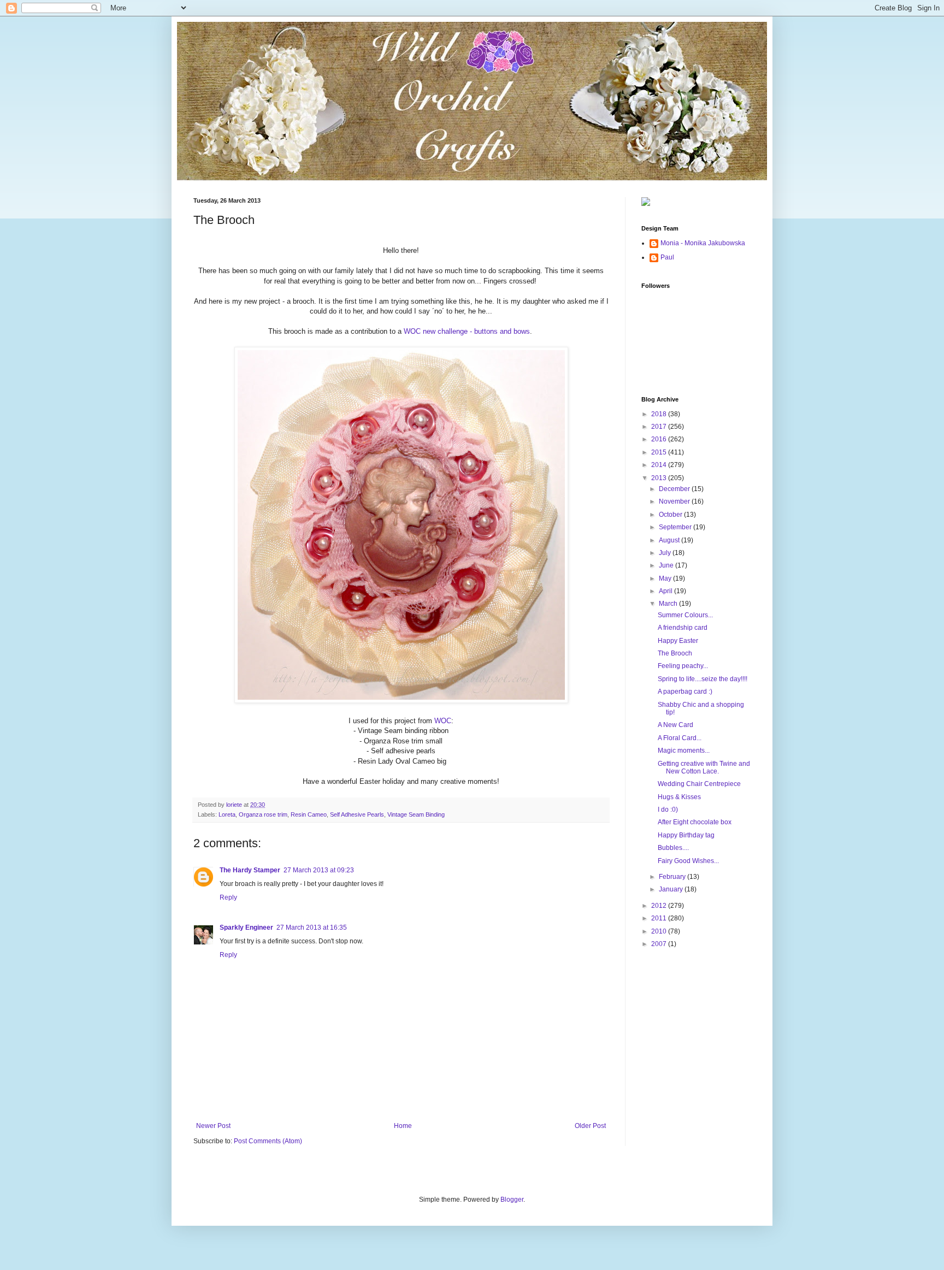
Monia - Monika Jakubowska (702, 243)
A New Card (675, 725)
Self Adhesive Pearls (357, 814)
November (675, 501)
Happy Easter (678, 641)
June (667, 565)
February (673, 877)
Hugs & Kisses (679, 797)
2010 (659, 931)
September (676, 527)
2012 (659, 905)
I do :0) (668, 809)
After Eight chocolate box (694, 822)
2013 (659, 478)
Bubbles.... (673, 848)
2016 (659, 439)
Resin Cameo (309, 814)
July (665, 553)
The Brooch (675, 653)
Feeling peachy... (683, 666)
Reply (228, 897)
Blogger (511, 1199)
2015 (659, 452)
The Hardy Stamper (250, 870)
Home (403, 1126)
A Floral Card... (679, 738)
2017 (659, 426)
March (669, 603)
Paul (667, 257)
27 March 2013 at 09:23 (319, 870)
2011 (659, 918)
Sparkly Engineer (246, 927)
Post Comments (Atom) (268, 1141)
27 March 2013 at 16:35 (311, 927)
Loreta (227, 814)
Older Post (590, 1126)
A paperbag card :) (685, 691)
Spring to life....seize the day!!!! (702, 679)
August (670, 540)
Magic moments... (684, 750)
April (666, 591)
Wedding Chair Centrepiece (699, 784)
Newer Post (213, 1126)
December (675, 489)
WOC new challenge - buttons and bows (467, 331)
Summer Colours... (685, 615)
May (666, 578)
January (672, 889)
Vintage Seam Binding (416, 814)
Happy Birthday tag (686, 835)
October (671, 514)
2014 (659, 465)
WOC (442, 721)
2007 (659, 944)
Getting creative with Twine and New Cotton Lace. (704, 767)
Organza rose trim (263, 814)
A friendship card (682, 627)
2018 (659, 414)
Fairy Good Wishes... (688, 861)
